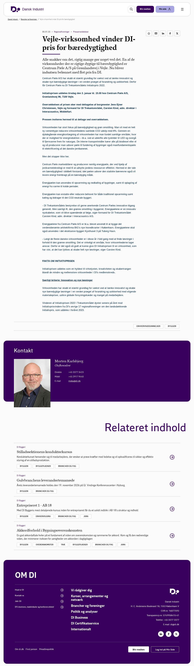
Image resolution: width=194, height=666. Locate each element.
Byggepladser (43, 466)
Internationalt (81, 629)
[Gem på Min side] (149, 33)
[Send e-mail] (156, 33)
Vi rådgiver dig (81, 590)
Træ (63, 545)
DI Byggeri (21, 447)
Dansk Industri (13, 19)
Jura (86, 516)
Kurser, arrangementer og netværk (89, 598)
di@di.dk (174, 624)
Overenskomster (44, 545)
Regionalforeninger (61, 32)
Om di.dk (19, 649)
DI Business (79, 618)
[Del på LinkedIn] (163, 33)
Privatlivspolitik (46, 649)
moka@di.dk (74, 381)
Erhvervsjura (43, 516)
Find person (31, 649)
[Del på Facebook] (170, 33)
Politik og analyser (84, 612)
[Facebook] (168, 634)
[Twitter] (176, 634)
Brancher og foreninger (29, 19)
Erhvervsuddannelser (148, 326)
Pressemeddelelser (81, 32)
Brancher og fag (67, 466)
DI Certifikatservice (85, 623)
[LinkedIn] (161, 634)
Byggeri (172, 326)
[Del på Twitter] (177, 33)
